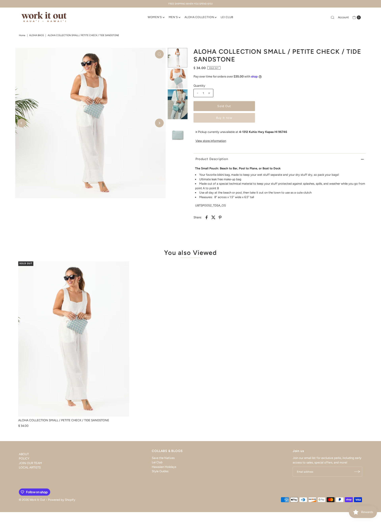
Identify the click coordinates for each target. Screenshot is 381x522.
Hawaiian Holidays (164, 467)
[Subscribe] (357, 472)
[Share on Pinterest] (220, 217)
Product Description (211, 159)
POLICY (24, 458)
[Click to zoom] (159, 54)
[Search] (332, 17)
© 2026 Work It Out (32, 500)
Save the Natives (163, 458)
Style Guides (160, 471)
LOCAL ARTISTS (30, 467)
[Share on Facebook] (207, 217)
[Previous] (21, 123)
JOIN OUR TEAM (30, 463)
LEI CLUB (227, 17)
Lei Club (157, 462)
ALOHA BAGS (36, 35)
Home (22, 35)
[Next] (159, 123)
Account (343, 17)
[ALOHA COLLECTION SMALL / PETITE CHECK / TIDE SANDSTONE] (73, 338)
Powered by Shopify (61, 500)
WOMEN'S (155, 17)
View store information (210, 141)
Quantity (199, 85)
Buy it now (224, 118)
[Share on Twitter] (213, 217)
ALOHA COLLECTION (199, 17)
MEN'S (173, 17)
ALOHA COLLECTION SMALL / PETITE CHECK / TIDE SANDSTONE (63, 420)
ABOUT (24, 454)
